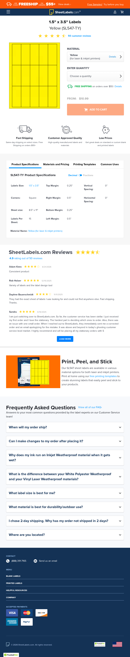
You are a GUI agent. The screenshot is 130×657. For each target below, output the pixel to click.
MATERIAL (73, 49)
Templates (84, 164)
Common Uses (110, 164)
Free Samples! (94, 4)
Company (11, 597)
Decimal (72, 175)
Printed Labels (14, 583)
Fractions (88, 175)
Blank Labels (13, 576)
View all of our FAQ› (90, 407)
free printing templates (103, 376)
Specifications (25, 164)
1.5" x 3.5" (34, 185)
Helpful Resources (16, 590)
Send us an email (48, 560)
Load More (65, 339)
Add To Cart (97, 109)
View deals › (64, 4)
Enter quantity (78, 68)
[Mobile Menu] (8, 12)
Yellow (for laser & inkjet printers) (45, 231)
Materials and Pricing (56, 164)
